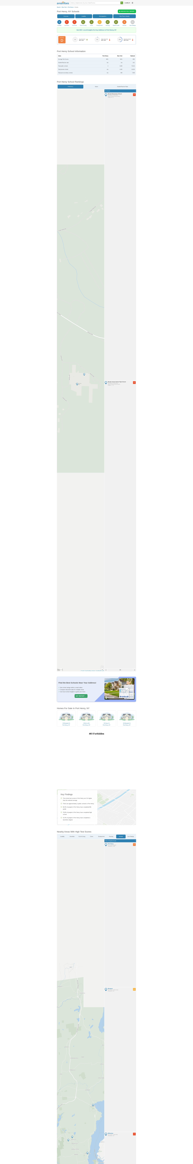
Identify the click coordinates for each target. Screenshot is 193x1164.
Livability (127, 2)
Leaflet (103, 670)
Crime (91, 836)
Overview (66, 16)
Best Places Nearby (124, 16)
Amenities (72, 836)
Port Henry (70, 7)
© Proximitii (82, 670)
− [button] (102, 669)
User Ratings (130, 836)
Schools (121, 836)
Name (96, 86)
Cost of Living (81, 836)
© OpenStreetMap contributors (90, 670)
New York (64, 7)
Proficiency (70, 86)
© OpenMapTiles (98, 670)
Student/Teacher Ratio (122, 86)
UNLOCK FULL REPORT (127, 11)
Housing (111, 836)
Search (58, 7)
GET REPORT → (81, 696)
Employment (101, 836)
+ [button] (102, 667)
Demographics (102, 16)
